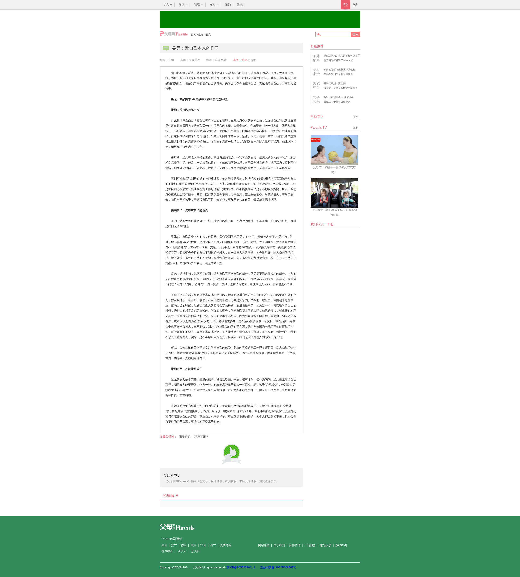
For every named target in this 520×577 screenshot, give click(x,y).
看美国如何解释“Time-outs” (338, 60)
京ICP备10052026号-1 (240, 567)
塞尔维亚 (167, 551)
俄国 (193, 545)
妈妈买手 (316, 85)
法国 (203, 545)
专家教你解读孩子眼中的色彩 (339, 69)
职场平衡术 (201, 436)
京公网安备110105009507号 (278, 567)
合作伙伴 (294, 545)
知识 (181, 4)
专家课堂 (316, 72)
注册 (355, 4)
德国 (184, 545)
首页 (193, 34)
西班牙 (182, 551)
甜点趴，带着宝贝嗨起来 (337, 101)
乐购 (228, 4)
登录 (345, 4)
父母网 (168, 4)
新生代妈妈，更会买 (335, 83)
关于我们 (279, 545)
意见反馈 (325, 545)
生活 (200, 34)
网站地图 (264, 545)
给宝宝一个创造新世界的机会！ (341, 88)
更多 (355, 116)
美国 (164, 545)
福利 (212, 4)
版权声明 (341, 545)
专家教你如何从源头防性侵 (338, 74)
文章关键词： (168, 436)
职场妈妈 (184, 436)
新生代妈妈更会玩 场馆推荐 (338, 97)
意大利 (195, 551)
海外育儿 (316, 58)
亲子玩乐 (316, 99)
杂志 (240, 4)
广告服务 (310, 545)
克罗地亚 (225, 545)
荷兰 (213, 545)
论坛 (197, 4)
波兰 (174, 545)
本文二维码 (240, 59)
